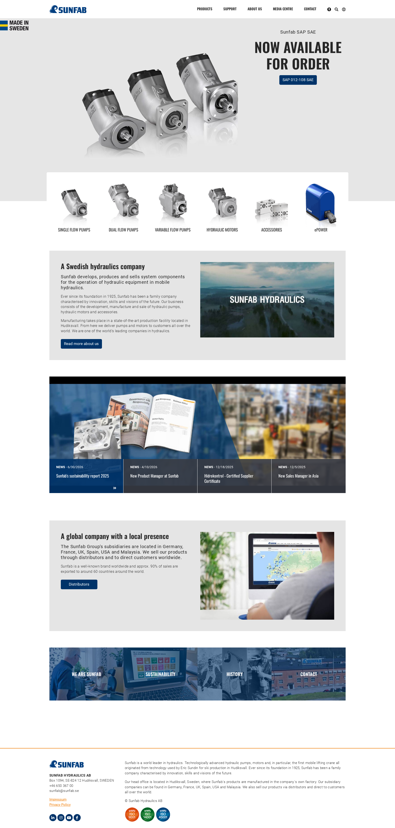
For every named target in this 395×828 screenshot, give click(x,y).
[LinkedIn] (52, 817)
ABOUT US (255, 8)
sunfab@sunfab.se (64, 791)
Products (204, 8)
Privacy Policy (60, 805)
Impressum (58, 799)
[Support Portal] (331, 9)
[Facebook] (77, 817)
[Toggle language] (344, 9)
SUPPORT (230, 8)
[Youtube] (69, 817)
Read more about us (81, 343)
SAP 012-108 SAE (298, 79)
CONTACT (310, 8)
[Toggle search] (336, 9)
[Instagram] (60, 817)
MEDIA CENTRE (283, 8)
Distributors (79, 584)
